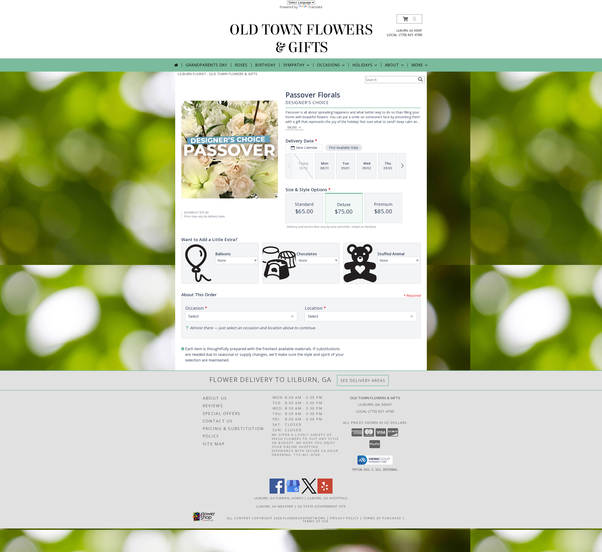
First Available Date (343, 147)
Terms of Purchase (382, 518)
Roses (241, 65)
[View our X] (309, 492)
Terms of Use (316, 521)
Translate (315, 7)
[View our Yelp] (325, 492)
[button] (409, 19)
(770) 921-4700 (410, 34)
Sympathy (294, 65)
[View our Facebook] (277, 492)
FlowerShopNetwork (304, 518)
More (417, 65)
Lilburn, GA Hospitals (328, 498)
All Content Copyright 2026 (254, 518)
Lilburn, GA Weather (274, 506)
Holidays (362, 65)
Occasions (328, 65)
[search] (420, 79)
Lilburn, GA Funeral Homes (279, 498)
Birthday (265, 65)
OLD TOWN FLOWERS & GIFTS (301, 38)
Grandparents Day (206, 65)
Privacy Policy (344, 518)
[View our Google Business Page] (293, 492)
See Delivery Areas (363, 380)
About (392, 65)
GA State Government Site (321, 506)
